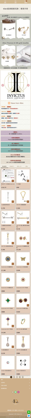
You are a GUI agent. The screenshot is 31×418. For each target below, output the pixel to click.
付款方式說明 (4, 385)
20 (19, 377)
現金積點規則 (4, 388)
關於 (2, 379)
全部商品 (3, 382)
